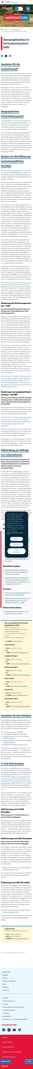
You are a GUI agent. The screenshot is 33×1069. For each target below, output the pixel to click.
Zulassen (16, 539)
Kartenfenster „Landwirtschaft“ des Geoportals (15, 472)
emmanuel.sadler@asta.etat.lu (20, 675)
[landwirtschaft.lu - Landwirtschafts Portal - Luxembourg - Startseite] (16, 15)
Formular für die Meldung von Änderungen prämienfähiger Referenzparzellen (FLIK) (16, 384)
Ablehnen (16, 544)
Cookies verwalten (16, 551)
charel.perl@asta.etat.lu (20, 695)
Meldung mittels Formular (12, 431)
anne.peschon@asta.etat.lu (19, 652)
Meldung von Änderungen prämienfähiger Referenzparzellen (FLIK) (17, 868)
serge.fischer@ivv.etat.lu (20, 938)
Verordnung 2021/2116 (19, 171)
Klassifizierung (23, 745)
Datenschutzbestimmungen (15, 532)
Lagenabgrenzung (9, 736)
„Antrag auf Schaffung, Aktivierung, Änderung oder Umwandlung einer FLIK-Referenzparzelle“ (16, 378)
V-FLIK (5, 734)
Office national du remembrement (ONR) (16, 830)
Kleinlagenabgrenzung (10, 740)
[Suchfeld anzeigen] (28, 9)
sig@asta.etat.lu (17, 641)
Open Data (8, 757)
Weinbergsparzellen (9, 732)
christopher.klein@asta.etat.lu (20, 706)
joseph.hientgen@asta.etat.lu (20, 664)
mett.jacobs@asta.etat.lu (18, 686)
